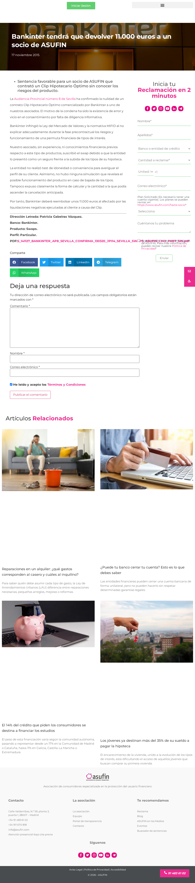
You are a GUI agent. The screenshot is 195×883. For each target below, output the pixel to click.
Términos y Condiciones (66, 384)
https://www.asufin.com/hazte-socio (161, 205)
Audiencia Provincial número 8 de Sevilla (45, 99)
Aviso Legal (75, 869)
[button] (162, 5)
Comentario (20, 306)
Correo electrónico (25, 367)
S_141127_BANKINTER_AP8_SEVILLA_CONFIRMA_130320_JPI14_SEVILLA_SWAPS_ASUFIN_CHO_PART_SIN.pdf (103, 241)
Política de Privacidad (96, 869)
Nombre (17, 353)
